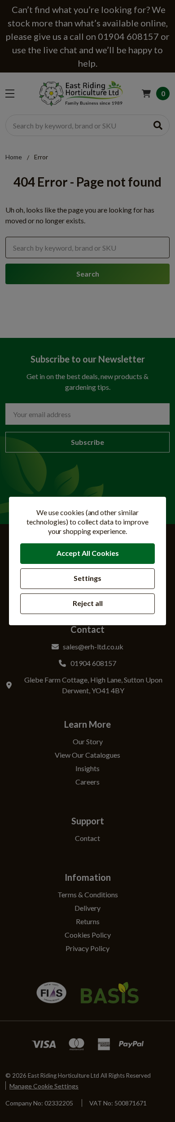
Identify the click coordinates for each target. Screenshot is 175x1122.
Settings (87, 578)
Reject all (88, 603)
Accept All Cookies (88, 553)
